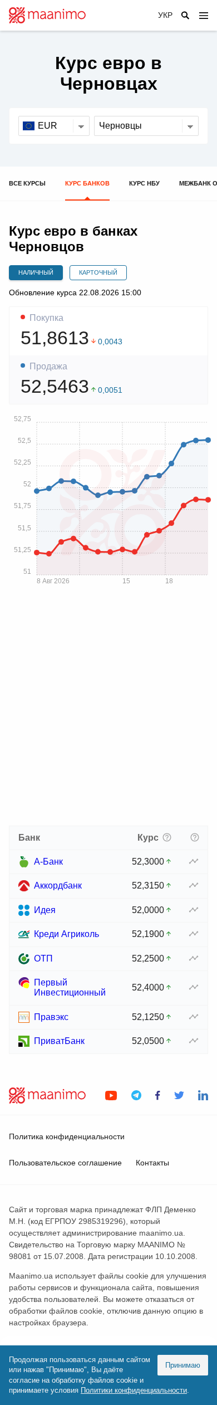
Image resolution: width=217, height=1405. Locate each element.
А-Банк (48, 861)
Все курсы (27, 183)
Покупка (46, 318)
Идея (45, 910)
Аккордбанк (58, 885)
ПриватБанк (59, 1041)
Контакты (152, 1162)
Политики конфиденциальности (134, 1390)
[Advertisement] (108, 709)
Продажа (48, 366)
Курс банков (87, 183)
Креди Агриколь (66, 934)
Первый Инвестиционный (70, 987)
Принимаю (182, 1365)
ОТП (43, 958)
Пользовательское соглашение (65, 1162)
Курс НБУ (144, 183)
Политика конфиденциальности (67, 1136)
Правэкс (51, 1017)
